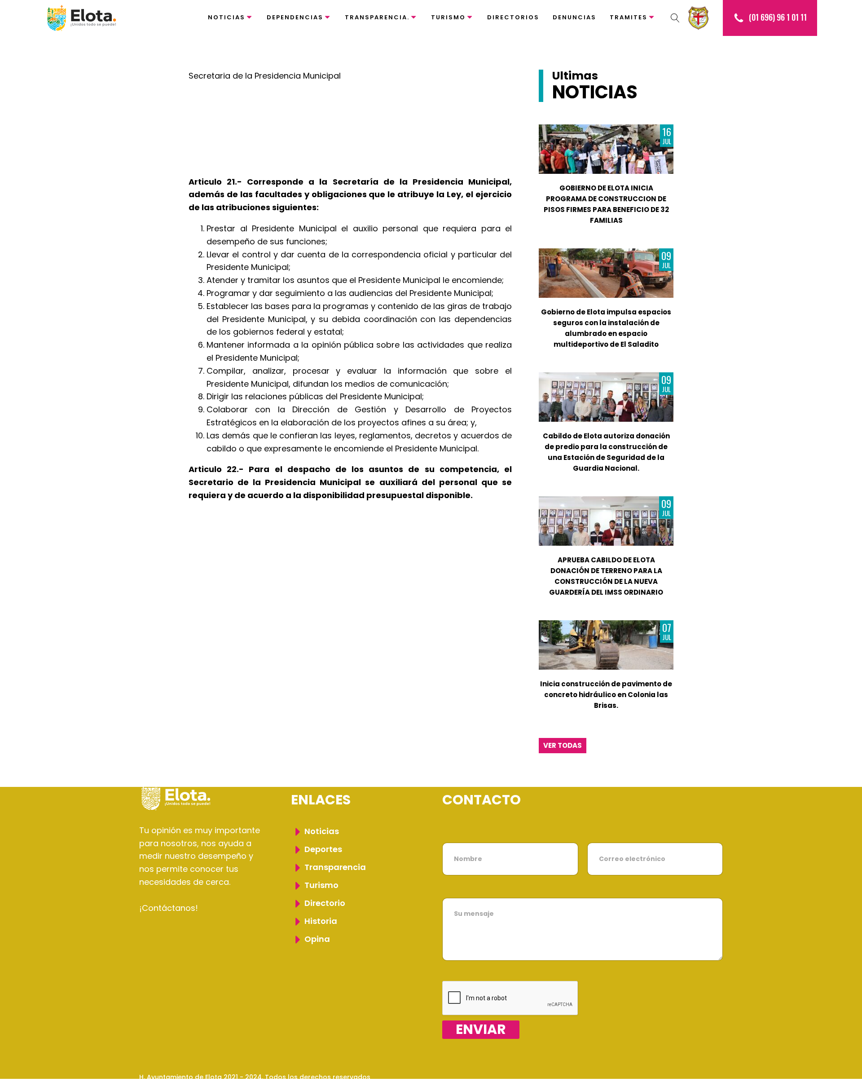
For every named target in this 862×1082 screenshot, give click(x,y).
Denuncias (574, 17)
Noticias (226, 17)
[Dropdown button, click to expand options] (675, 18)
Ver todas (562, 745)
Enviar (481, 1029)
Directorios (513, 17)
